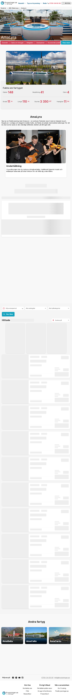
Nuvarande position (55, 43)
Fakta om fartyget (17, 43)
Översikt (5, 43)
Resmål (21, 3)
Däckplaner (40, 43)
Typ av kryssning (33, 3)
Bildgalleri (30, 43)
